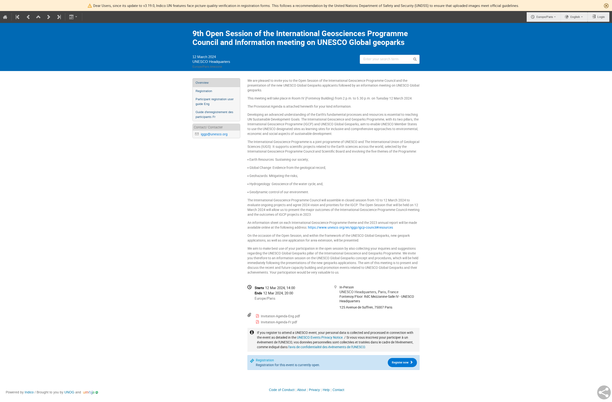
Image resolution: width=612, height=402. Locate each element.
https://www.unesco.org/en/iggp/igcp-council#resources (350, 227)
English (575, 17)
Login (601, 17)
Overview (202, 83)
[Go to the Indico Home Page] (5, 17)
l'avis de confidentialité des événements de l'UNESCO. (327, 347)
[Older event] (28, 17)
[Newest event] (59, 17)
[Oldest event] (18, 17)
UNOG (69, 392)
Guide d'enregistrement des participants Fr (214, 114)
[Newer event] (49, 17)
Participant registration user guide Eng (215, 101)
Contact (338, 390)
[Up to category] (38, 17)
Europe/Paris (544, 17)
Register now (400, 362)
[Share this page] (604, 392)
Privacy (314, 390)
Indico (29, 392)
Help (326, 390)
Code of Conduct (282, 390)
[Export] (73, 17)
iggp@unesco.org (214, 134)
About (301, 390)
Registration (204, 91)
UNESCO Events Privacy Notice (320, 337)
